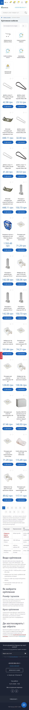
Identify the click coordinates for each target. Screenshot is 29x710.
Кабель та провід (7, 17)
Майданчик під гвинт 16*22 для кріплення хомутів (21, 274)
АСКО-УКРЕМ (22, 636)
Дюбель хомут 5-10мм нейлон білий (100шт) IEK (7, 96)
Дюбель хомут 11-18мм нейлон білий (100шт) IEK (7, 166)
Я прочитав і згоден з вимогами (16, 656)
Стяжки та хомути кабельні (6, 535)
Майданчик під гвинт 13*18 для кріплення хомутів (8, 342)
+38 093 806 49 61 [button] (20, 7)
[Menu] (2, 2)
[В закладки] (12, 78)
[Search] (26, 12)
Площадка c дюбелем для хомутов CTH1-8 (7, 274)
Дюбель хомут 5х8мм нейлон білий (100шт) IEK (21, 130)
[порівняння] (10, 78)
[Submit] (25, 653)
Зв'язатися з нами (14, 670)
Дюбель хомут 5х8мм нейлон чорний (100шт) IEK (21, 96)
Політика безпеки (13, 656)
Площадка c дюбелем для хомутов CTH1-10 (21, 200)
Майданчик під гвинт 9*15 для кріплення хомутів (8, 488)
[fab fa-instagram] (16, 691)
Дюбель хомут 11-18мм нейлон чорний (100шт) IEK (21, 166)
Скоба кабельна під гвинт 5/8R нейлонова (21, 452)
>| (22, 512)
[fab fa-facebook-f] (12, 691)
